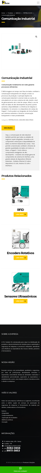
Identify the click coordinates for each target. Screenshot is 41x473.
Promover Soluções (29, 462)
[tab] (8, 127)
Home (3, 13)
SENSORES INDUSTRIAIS (26, 120)
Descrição (8, 128)
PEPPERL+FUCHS (14, 120)
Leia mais (19, 214)
